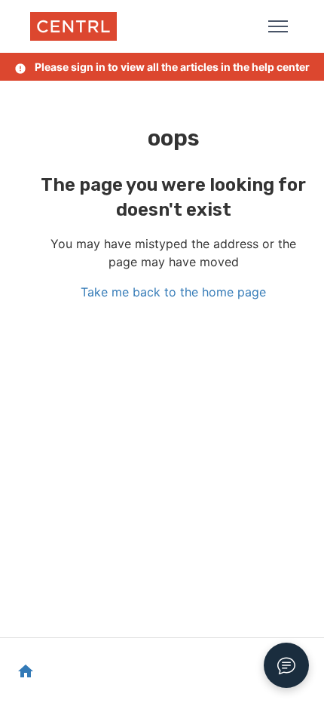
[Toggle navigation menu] (278, 26)
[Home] (73, 26)
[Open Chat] (286, 665)
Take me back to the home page (173, 291)
